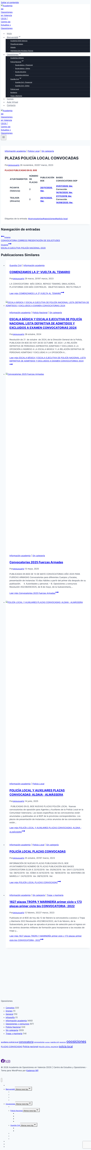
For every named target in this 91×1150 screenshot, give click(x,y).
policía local (61, 218)
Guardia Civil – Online (22, 86)
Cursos (10, 99)
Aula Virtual (12, 102)
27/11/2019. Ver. (64, 196)
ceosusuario (13, 165)
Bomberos (13, 92)
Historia (13, 47)
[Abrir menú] (3, 137)
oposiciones (49, 218)
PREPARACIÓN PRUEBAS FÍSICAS (21, 51)
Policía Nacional (40, 312)
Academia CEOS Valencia (18, 41)
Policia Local (34, 151)
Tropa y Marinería (16, 96)
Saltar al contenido (10, 2)
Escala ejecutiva (20, 72)
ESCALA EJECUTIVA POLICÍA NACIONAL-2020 (23, 246)
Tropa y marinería (55, 895)
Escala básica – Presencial (24, 65)
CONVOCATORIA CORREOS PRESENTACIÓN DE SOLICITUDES (30, 239)
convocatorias (35, 218)
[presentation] (48, 304)
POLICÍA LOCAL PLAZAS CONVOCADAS (37, 851)
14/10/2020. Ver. (64, 192)
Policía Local (14, 89)
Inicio (9, 33)
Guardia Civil (15, 265)
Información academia (15, 151)
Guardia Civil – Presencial (23, 82)
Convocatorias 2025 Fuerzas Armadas (36, 562)
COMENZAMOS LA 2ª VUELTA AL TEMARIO (39, 272)
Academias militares (17, 58)
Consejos (10, 1148)
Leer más (35, 293)
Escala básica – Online (22, 68)
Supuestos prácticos (22, 75)
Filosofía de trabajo (16, 44)
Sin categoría (47, 151)
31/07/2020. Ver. (64, 186)
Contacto (11, 105)
